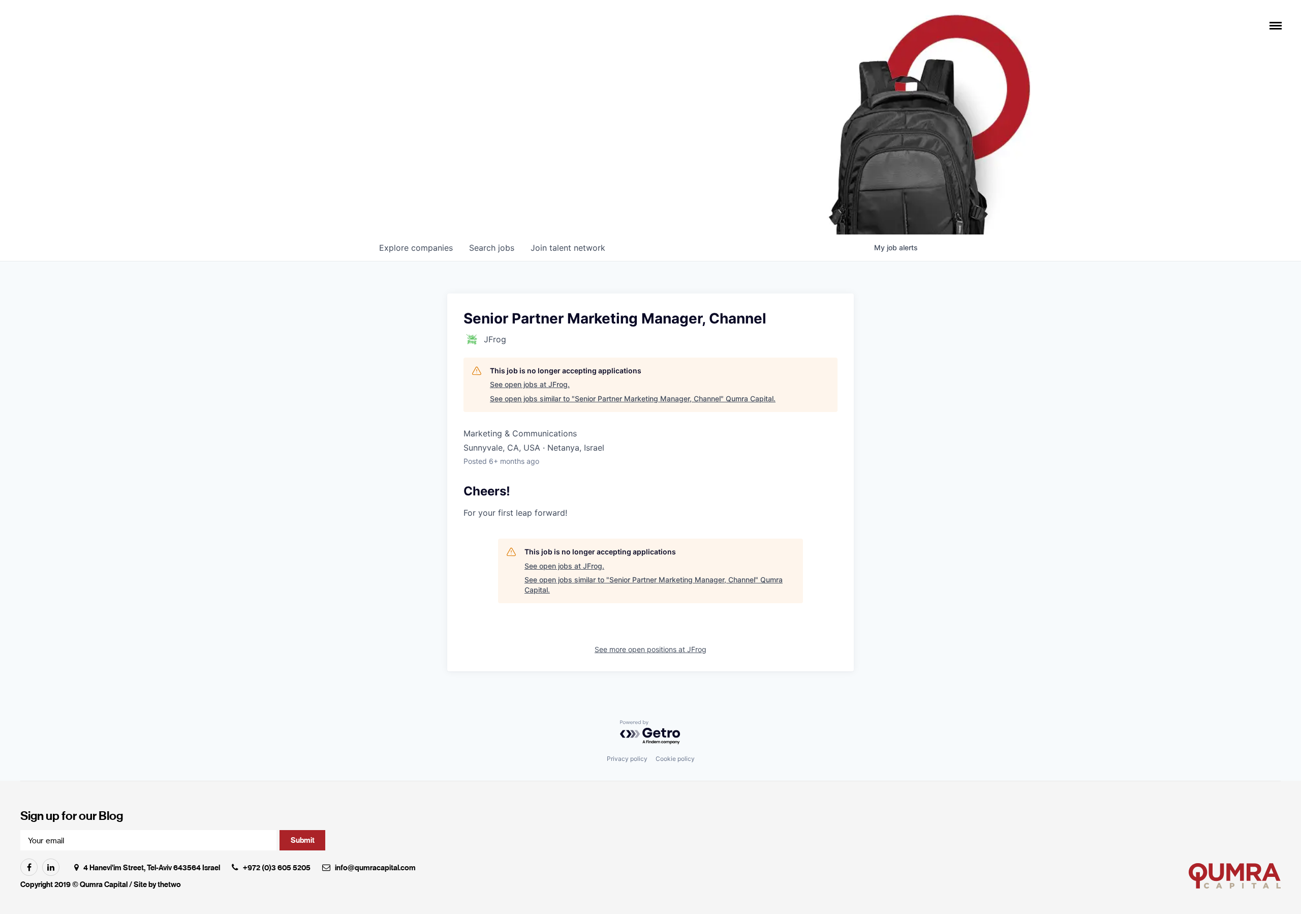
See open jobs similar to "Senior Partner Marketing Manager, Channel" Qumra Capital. (633, 398)
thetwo (169, 884)
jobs (491, 248)
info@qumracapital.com (375, 867)
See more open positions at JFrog (650, 649)
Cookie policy (675, 758)
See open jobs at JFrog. (530, 384)
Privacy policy (627, 758)
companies (416, 248)
